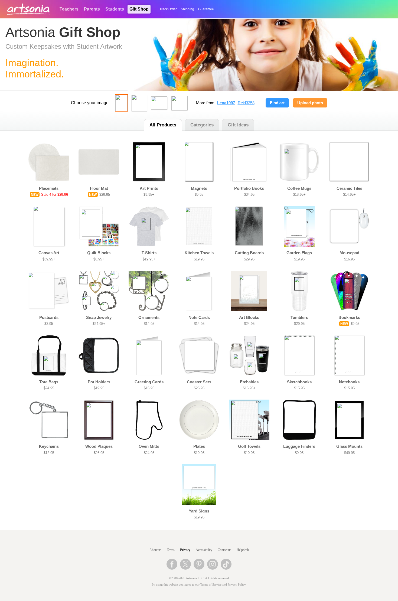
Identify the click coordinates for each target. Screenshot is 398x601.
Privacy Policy (237, 584)
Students (114, 9)
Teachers (69, 9)
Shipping (187, 9)
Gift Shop (139, 9)
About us (155, 550)
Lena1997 (226, 103)
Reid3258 (246, 103)
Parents (92, 9)
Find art (277, 103)
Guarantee (206, 9)
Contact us (224, 550)
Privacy (185, 550)
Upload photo (310, 103)
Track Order (168, 9)
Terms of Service (210, 584)
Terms (171, 550)
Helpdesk (243, 550)
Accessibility (204, 550)
